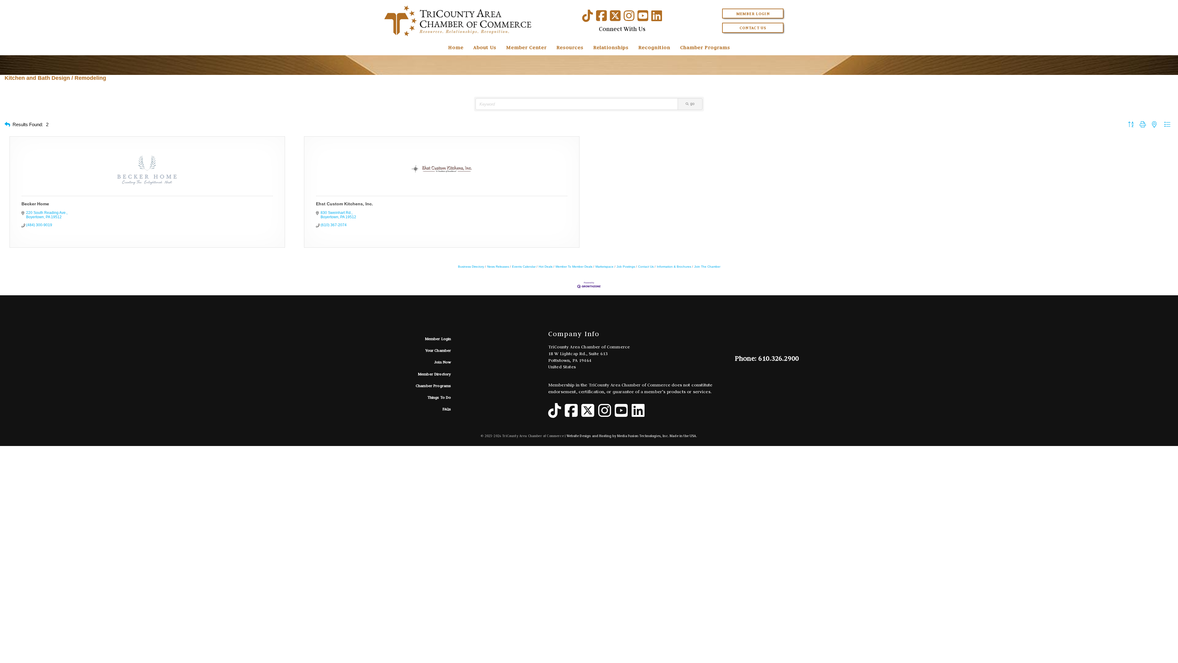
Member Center (526, 47)
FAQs (446, 409)
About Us (484, 47)
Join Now (442, 362)
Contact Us (753, 27)
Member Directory (434, 374)
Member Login (753, 13)
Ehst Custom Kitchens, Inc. (344, 203)
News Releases (498, 266)
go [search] (692, 104)
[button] (7, 125)
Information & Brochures (674, 266)
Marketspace (604, 266)
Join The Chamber (707, 266)
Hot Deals (545, 266)
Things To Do (439, 397)
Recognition (654, 47)
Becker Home (35, 203)
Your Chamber (438, 350)
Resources (569, 47)
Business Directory (471, 266)
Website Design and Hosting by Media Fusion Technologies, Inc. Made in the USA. (632, 436)
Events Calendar (524, 266)
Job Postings (626, 266)
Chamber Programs (705, 47)
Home (456, 47)
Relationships (611, 47)
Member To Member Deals (574, 266)
